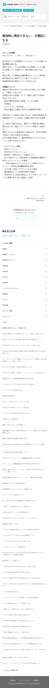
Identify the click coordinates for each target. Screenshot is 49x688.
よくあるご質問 (30, 26)
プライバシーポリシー (24, 680)
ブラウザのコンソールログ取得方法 (13, 547)
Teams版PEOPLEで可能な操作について (15, 452)
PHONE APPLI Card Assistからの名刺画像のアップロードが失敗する (23, 445)
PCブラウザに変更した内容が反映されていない (17, 367)
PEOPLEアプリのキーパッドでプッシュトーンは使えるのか (21, 345)
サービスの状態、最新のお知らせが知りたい (16, 615)
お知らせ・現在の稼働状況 (12, 10)
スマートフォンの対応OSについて (13, 495)
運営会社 (13, 680)
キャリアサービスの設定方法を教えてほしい (16, 413)
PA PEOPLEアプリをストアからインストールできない (19, 518)
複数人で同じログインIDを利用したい (14, 425)
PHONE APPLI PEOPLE (16, 26)
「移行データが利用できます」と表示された (16, 506)
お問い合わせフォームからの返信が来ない (35, 198)
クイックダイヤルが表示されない (13, 390)
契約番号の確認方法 (8, 396)
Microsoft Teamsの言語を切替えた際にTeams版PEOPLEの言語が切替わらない (24, 352)
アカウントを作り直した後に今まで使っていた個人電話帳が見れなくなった (24, 585)
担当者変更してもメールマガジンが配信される (17, 489)
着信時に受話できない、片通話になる (16, 236)
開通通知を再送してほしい (11, 524)
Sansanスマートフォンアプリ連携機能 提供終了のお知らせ (21, 458)
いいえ (31, 218)
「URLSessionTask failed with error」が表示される (19, 566)
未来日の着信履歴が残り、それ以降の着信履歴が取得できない (22, 638)
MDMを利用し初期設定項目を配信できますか (17, 626)
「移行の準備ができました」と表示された (15, 632)
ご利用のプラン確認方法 (10, 419)
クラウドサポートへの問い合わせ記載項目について (18, 535)
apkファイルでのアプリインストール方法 (15, 402)
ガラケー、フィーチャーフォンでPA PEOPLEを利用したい (21, 663)
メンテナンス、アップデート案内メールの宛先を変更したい (21, 597)
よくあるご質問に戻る (11, 670)
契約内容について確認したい (11, 561)
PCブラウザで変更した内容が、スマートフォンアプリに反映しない (24, 373)
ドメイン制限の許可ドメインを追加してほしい (17, 603)
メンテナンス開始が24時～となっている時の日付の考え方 (21, 529)
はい (17, 218)
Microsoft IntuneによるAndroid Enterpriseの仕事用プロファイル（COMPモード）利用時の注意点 (23, 554)
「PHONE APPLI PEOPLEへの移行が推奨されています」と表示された (24, 651)
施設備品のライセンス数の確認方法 (13, 483)
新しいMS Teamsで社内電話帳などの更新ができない (19, 501)
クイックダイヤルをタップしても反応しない (16, 541)
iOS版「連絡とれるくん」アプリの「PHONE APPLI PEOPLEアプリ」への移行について (23, 471)
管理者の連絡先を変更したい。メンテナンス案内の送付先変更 (22, 477)
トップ (4, 26)
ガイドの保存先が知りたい (11, 592)
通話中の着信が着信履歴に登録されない (15, 438)
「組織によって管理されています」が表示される (18, 609)
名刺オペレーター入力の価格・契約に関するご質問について (21, 339)
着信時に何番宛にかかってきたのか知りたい (16, 657)
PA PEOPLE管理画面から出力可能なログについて (18, 621)
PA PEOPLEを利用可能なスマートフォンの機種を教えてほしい (22, 644)
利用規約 (36, 680)
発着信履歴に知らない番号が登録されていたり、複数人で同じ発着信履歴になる (24, 432)
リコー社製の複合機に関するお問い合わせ (15, 572)
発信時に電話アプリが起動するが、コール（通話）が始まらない (23, 334)
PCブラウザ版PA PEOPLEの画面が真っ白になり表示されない (22, 578)
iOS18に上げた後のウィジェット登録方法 (15, 407)
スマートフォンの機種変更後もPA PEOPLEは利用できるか (21, 464)
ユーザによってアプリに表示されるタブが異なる (18, 384)
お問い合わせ (28, 10)
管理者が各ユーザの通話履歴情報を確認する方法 (18, 378)
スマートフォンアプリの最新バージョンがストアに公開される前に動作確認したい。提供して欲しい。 (24, 360)
